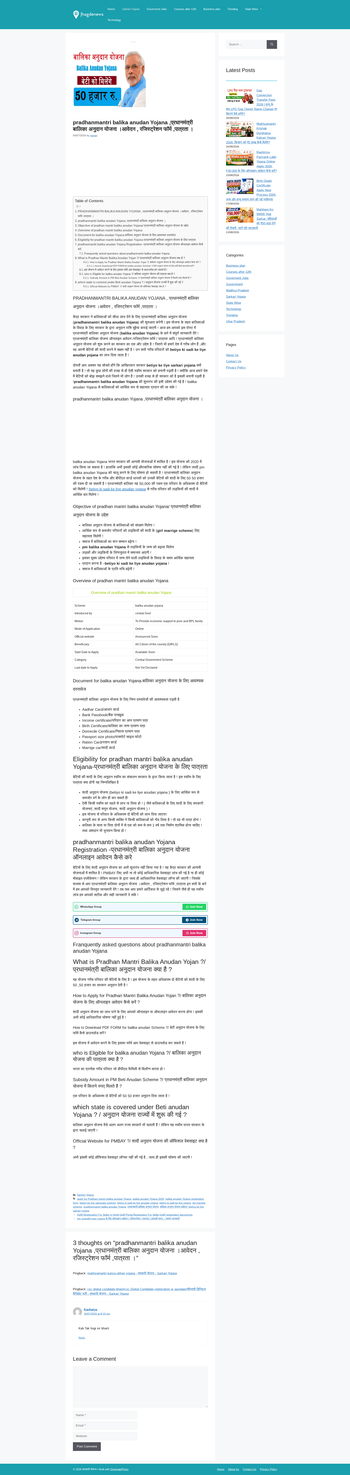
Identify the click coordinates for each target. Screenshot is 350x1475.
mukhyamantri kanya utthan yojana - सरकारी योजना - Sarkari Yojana (132, 1273)
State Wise (251, 9)
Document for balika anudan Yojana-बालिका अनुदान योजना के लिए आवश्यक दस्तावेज (127, 235)
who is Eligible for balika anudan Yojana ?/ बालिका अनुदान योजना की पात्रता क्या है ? (129, 274)
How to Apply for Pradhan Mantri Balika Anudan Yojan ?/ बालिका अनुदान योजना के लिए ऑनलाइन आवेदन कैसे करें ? (145, 262)
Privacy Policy (236, 367)
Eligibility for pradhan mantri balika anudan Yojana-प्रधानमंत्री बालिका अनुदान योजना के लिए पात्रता (137, 239)
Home (111, 9)
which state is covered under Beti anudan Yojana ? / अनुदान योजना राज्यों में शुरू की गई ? (130, 282)
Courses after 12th (185, 9)
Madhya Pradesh (237, 290)
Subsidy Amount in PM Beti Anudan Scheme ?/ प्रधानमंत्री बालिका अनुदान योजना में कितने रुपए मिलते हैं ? (140, 278)
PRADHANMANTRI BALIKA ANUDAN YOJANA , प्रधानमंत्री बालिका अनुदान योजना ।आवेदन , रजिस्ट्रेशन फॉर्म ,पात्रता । (140, 214)
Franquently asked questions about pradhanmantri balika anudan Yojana (127, 253)
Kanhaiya (90, 1309)
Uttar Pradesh (235, 321)
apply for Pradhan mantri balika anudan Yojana (104, 1198)
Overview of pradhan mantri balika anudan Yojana (110, 230)
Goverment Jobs (157, 9)
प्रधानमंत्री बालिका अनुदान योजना (143, 1206)
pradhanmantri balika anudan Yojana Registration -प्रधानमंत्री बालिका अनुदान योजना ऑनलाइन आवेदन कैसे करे (140, 247)
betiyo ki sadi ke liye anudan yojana (117, 489)
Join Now (196, 906)
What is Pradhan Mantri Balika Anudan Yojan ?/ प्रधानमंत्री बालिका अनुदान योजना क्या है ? (131, 258)
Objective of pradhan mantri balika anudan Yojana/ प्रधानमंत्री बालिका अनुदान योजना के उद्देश (133, 225)
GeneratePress (119, 1469)
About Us (232, 355)
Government (234, 284)
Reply (82, 1337)
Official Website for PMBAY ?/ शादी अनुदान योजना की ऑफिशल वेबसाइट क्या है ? (128, 286)
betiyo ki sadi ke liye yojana (175, 1202)
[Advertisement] (140, 169)
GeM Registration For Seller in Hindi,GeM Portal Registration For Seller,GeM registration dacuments (134, 1214)
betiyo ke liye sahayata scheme (98, 1202)
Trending (233, 9)
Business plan (211, 9)
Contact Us (233, 361)
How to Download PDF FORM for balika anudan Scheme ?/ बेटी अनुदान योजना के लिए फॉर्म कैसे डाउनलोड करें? (144, 266)
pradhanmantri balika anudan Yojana (104, 1206)
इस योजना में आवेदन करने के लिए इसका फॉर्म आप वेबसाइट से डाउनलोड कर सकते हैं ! (125, 269)
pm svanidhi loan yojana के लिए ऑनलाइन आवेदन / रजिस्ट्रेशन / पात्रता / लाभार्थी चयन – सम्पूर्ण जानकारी (128, 1218)
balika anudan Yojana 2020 (148, 1198)
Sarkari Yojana (130, 9)
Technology (114, 20)
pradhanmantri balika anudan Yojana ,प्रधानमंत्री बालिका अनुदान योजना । (122, 220)
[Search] (272, 44)
